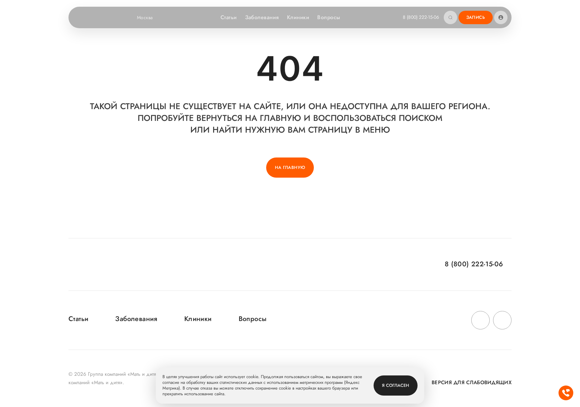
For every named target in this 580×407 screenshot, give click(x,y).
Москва (145, 17)
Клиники (298, 17)
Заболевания (262, 17)
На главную (290, 167)
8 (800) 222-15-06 (421, 17)
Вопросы (328, 17)
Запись (475, 17)
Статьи (229, 17)
